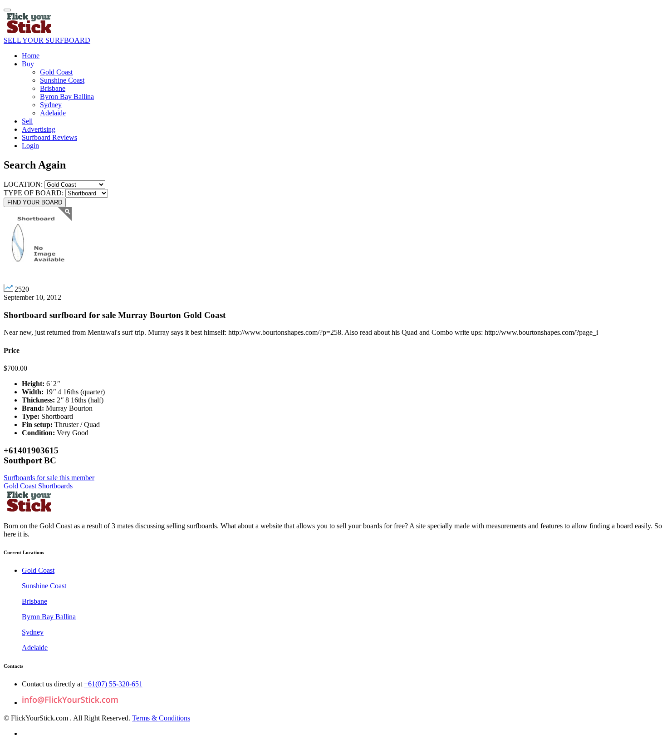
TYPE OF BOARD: (34, 193)
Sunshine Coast (62, 80)
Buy (28, 64)
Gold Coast (56, 72)
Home (30, 56)
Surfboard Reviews (49, 137)
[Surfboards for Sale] (30, 32)
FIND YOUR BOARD (34, 202)
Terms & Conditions (161, 718)
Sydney (51, 105)
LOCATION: (23, 184)
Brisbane (52, 88)
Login (30, 145)
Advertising (38, 129)
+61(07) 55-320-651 (113, 684)
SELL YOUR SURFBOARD (47, 40)
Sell (27, 121)
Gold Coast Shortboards (38, 486)
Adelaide (53, 113)
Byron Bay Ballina (67, 96)
